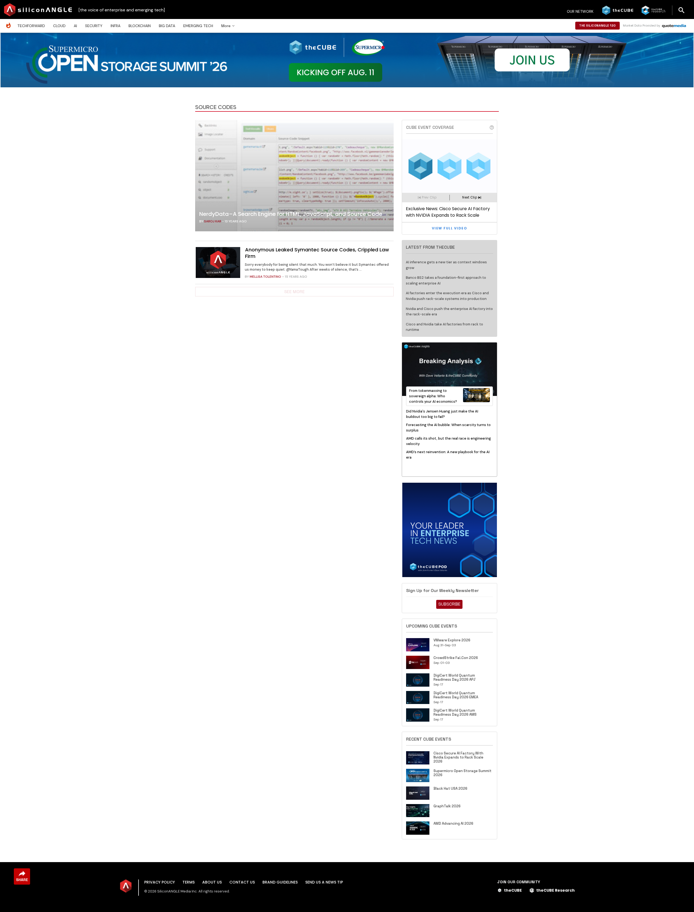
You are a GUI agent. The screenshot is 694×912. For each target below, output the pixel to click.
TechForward (31, 25)
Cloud (59, 25)
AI (75, 25)
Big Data (167, 25)
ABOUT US (212, 882)
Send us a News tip (324, 882)
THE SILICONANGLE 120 (597, 25)
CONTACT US (242, 882)
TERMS (188, 882)
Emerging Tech (198, 25)
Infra (115, 25)
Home (9, 22)
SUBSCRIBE (449, 604)
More (225, 25)
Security (93, 25)
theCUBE (513, 890)
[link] (294, 177)
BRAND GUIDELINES (280, 882)
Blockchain (139, 25)
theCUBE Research (555, 890)
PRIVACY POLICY (159, 882)
